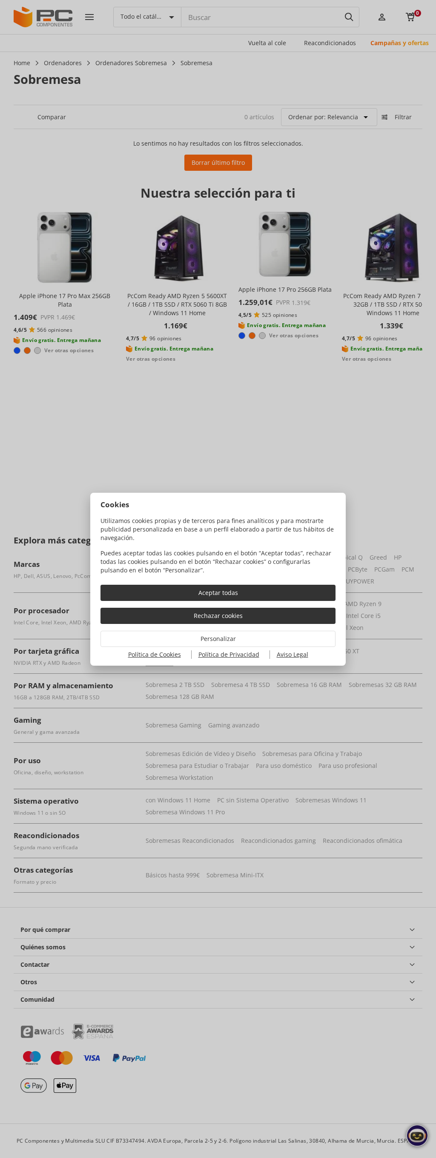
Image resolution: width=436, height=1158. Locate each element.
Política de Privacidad (228, 654)
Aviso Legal (292, 654)
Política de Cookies (154, 654)
